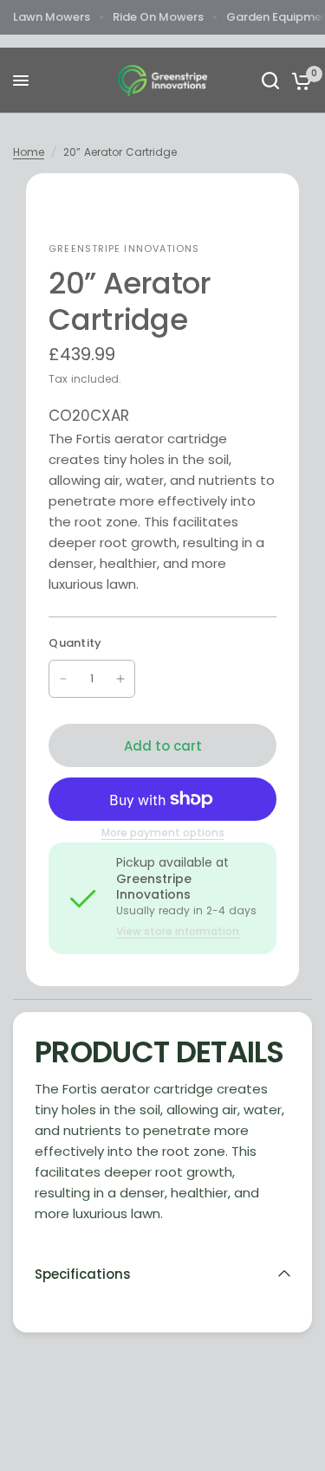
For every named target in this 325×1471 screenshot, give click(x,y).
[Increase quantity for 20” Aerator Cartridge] (120, 679)
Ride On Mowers (158, 17)
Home (28, 152)
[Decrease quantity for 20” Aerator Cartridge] (63, 679)
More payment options (162, 833)
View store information (177, 931)
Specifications (83, 1274)
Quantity (75, 643)
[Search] (270, 80)
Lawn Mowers (51, 17)
